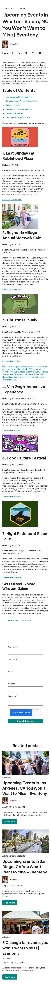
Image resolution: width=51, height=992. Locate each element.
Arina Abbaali (15, 44)
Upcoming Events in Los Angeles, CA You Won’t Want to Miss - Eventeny (24, 788)
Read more (10, 821)
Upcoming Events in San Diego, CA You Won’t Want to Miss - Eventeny (24, 866)
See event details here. (11, 430)
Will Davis (6, 958)
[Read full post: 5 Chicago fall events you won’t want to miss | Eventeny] (25, 922)
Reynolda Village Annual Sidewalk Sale (22, 101)
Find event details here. (12, 199)
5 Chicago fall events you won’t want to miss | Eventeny (25, 948)
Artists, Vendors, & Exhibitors (20, 620)
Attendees (6, 777)
